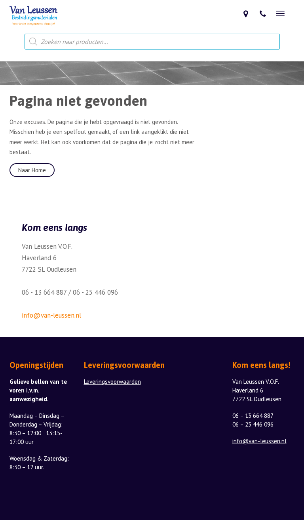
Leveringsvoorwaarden (112, 381)
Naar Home (32, 170)
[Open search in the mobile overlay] (152, 42)
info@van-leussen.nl (51, 315)
